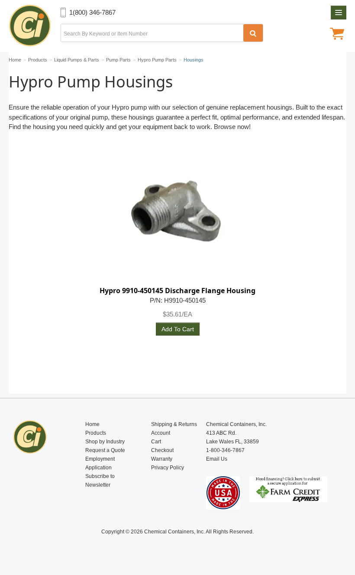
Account (160, 433)
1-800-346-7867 (225, 450)
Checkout (162, 450)
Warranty (161, 459)
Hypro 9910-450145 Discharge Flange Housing (177, 290)
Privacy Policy (167, 468)
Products (95, 433)
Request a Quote (105, 450)
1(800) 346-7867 (92, 12)
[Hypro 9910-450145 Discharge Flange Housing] (177, 217)
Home (92, 424)
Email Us (216, 459)
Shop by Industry (105, 442)
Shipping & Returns (174, 424)
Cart (156, 442)
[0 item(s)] (337, 35)
